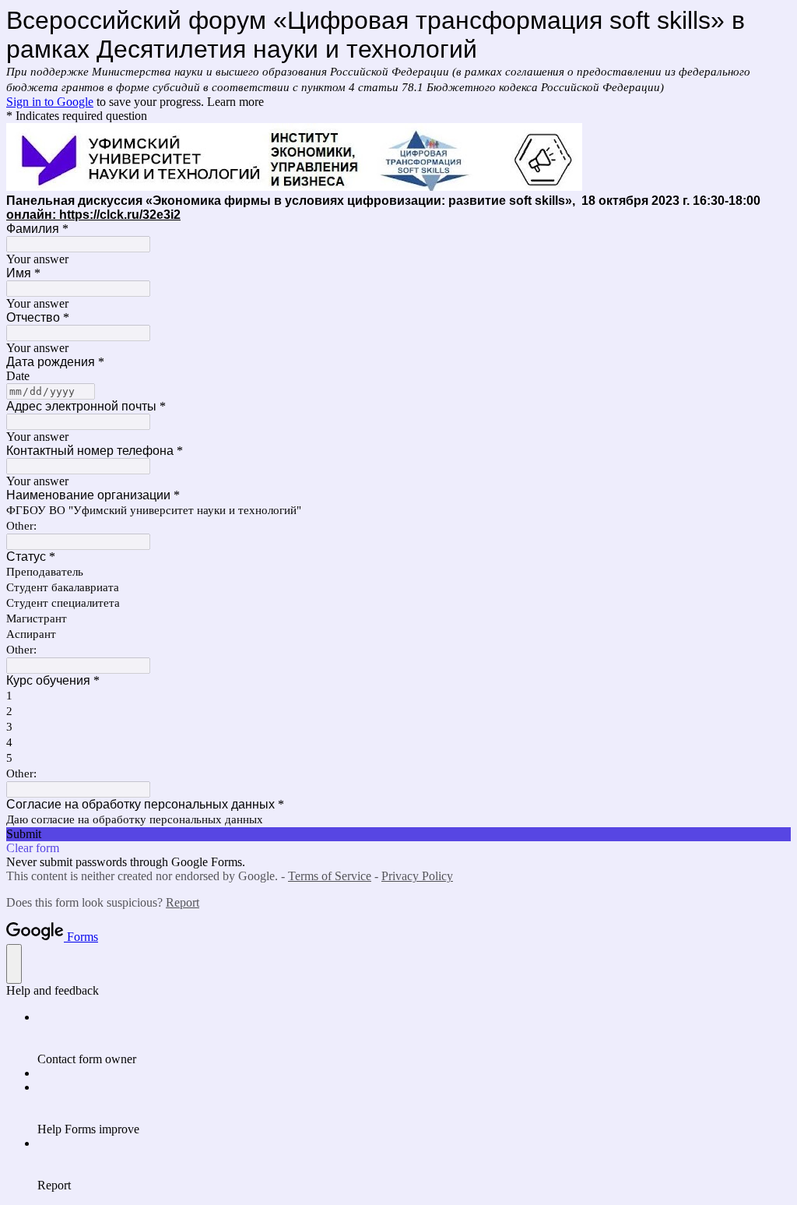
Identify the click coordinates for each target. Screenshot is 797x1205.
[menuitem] (414, 1038)
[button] (398, 834)
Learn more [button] (235, 101)
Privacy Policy (417, 876)
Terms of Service (329, 876)
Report (182, 902)
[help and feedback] (14, 964)
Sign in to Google (49, 101)
